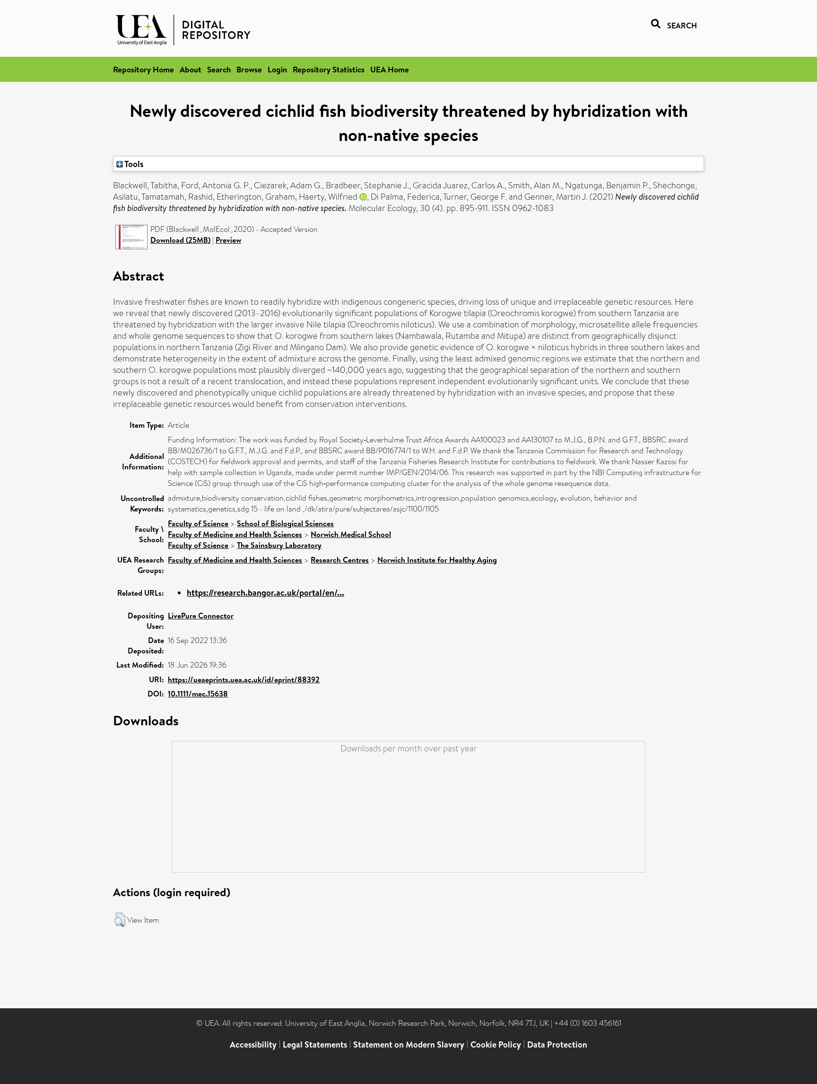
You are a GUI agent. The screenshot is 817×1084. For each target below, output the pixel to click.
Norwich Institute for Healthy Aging (437, 560)
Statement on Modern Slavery (408, 1044)
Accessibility (253, 1044)
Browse (249, 69)
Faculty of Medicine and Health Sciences (235, 534)
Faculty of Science (198, 523)
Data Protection (557, 1044)
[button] (119, 920)
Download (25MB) (180, 240)
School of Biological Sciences (285, 523)
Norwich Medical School (351, 534)
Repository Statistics (329, 69)
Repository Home (143, 69)
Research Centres (340, 560)
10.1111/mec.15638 (198, 693)
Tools (133, 164)
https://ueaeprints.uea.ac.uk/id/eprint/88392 (244, 679)
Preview (228, 240)
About (190, 69)
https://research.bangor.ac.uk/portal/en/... (265, 593)
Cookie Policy (495, 1044)
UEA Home (389, 69)
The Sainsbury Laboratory (279, 545)
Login (277, 69)
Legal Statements (315, 1044)
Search (219, 69)
